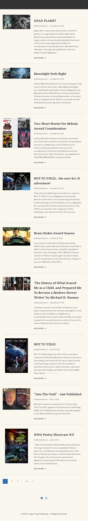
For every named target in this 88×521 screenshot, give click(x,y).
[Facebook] (42, 498)
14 (26, 481)
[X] (46, 498)
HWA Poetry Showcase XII (54, 435)
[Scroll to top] (69, 507)
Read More (40, 58)
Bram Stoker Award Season (54, 233)
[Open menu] (83, 4)
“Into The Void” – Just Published (57, 394)
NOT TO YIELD (45, 344)
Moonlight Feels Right (50, 74)
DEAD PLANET (45, 21)
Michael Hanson (42, 26)
